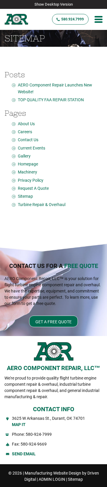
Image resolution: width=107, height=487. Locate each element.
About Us (26, 123)
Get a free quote (53, 321)
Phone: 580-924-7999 (32, 434)
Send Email (24, 453)
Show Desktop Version (53, 4)
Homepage (28, 164)
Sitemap (25, 196)
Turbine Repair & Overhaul (41, 204)
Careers (25, 131)
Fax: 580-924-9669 (29, 444)
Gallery (24, 156)
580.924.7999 (72, 19)
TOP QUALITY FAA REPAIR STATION (51, 99)
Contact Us (28, 139)
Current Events (31, 148)
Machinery (27, 172)
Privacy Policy (30, 180)
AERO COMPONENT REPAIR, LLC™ (53, 368)
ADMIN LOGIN (52, 479)
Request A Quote (33, 188)
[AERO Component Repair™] (20, 19)
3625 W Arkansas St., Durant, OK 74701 (48, 421)
